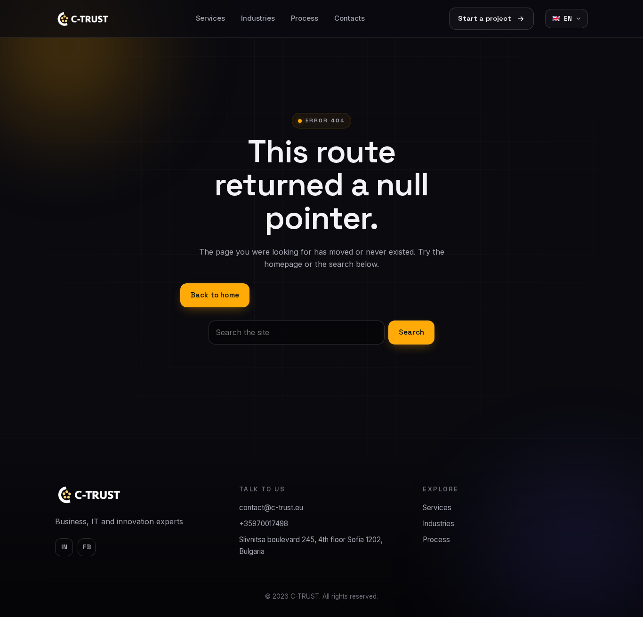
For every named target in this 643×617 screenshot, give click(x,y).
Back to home (215, 294)
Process (304, 18)
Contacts (349, 18)
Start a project (484, 18)
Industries (258, 18)
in (64, 547)
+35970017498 (263, 523)
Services (210, 18)
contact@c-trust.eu (271, 507)
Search (411, 332)
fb (87, 547)
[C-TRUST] (89, 494)
